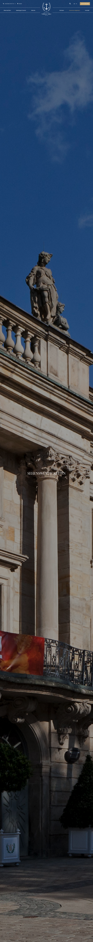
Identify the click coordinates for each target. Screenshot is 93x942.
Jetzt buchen (85, 4)
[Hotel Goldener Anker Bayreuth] (45, 10)
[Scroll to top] (89, 933)
